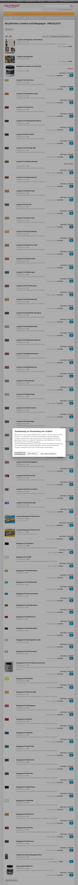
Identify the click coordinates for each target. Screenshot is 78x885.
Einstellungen (20, 453)
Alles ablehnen (32, 453)
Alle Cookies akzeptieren (48, 453)
